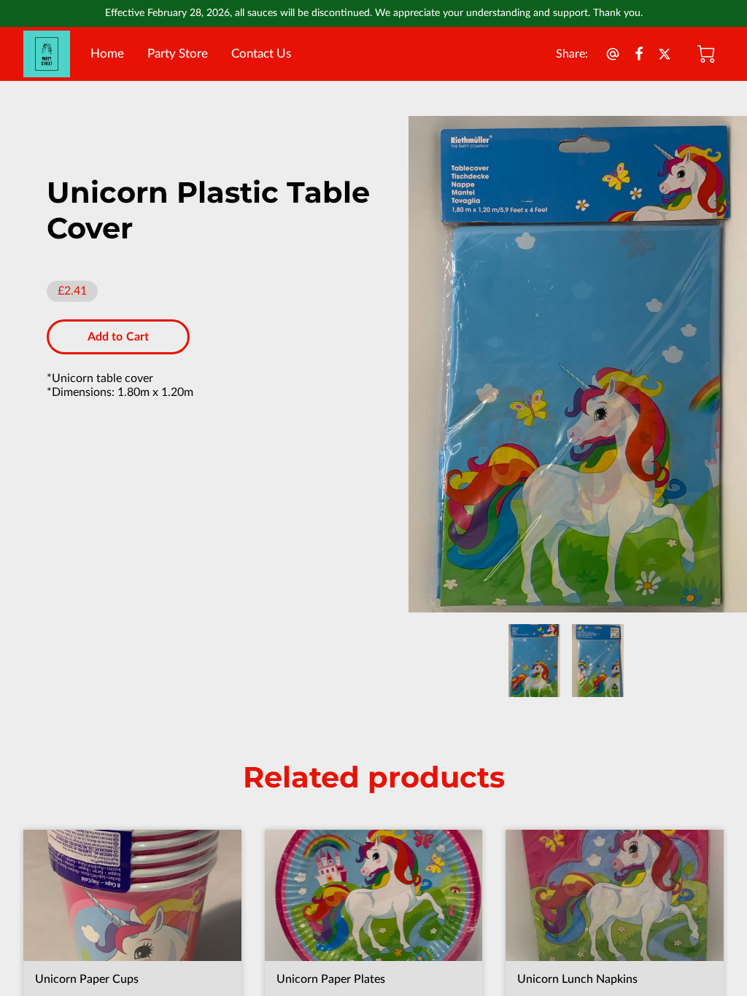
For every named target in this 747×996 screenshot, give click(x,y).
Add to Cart (118, 337)
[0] (706, 54)
